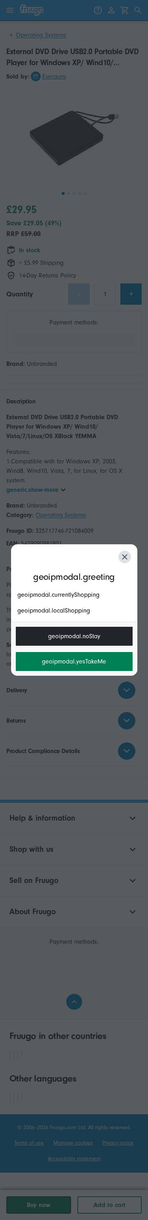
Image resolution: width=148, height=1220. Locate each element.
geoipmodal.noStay (74, 636)
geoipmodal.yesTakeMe (74, 661)
